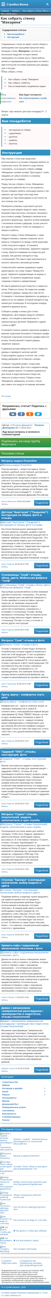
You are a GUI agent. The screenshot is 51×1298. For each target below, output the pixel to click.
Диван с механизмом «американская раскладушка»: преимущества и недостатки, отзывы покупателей (22, 1012)
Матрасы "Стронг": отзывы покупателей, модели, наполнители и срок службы (20, 817)
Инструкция (13, 37)
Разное (5, 1120)
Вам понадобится (15, 34)
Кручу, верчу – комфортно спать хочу (22, 696)
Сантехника (8, 1110)
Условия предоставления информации (20, 1292)
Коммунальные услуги (14, 1107)
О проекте (6, 1261)
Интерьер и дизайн (12, 1088)
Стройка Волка (17, 4)
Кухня (5, 1091)
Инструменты (9, 1097)
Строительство (10, 1082)
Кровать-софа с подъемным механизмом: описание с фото (22, 947)
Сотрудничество (28, 1261)
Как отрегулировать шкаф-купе (33, 100)
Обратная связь (9, 1263)
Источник (6, 396)
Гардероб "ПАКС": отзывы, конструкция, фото (18, 753)
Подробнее (42, 502)
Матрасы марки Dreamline (19, 460)
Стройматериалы (11, 1116)
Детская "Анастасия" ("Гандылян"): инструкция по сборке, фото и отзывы (24, 515)
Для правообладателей (31, 1265)
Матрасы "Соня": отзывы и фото (22, 640)
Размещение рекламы (31, 1263)
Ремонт (6, 1094)
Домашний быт (10, 1104)
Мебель (4, 504)
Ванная (5, 1101)
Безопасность (9, 1113)
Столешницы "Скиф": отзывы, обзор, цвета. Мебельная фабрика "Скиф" (24, 577)
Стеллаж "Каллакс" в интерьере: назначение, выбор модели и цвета (23, 882)
